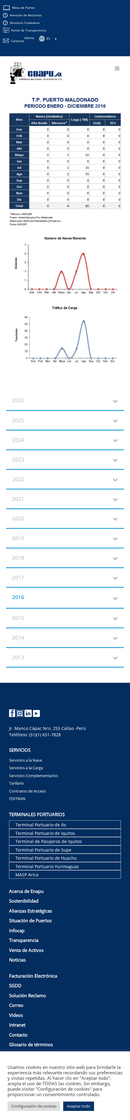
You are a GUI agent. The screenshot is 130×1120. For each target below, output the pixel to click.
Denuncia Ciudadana (25, 23)
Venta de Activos (26, 950)
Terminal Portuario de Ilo (40, 825)
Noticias (17, 960)
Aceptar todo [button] (78, 1106)
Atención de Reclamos (26, 15)
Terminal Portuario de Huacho (45, 858)
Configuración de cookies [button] (34, 1106)
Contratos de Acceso (27, 791)
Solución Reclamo (27, 995)
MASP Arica (26, 874)
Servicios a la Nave (25, 760)
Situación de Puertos (30, 920)
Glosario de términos (31, 1044)
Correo (16, 1005)
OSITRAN (17, 798)
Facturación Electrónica (33, 976)
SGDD (15, 985)
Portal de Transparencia (28, 30)
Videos (16, 1015)
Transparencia (23, 940)
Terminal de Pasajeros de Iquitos (48, 841)
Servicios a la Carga (26, 767)
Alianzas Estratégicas (30, 911)
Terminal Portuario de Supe (43, 850)
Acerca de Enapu (26, 891)
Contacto (17, 41)
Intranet (17, 1025)
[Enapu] (36, 72)
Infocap (16, 930)
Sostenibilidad (23, 901)
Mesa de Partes (23, 7)
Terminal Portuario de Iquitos (45, 833)
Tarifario (16, 783)
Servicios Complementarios (33, 775)
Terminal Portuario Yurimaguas (47, 866)
